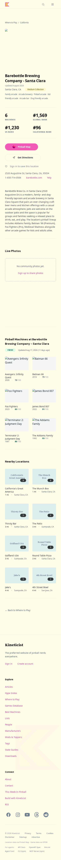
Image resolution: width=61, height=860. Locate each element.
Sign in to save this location (24, 166)
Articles (9, 686)
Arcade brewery (26, 94)
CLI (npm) (22, 851)
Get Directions (25, 157)
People (8, 724)
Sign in (8, 663)
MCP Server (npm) (37, 851)
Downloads (11, 755)
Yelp (49, 177)
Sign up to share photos (30, 273)
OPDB (45, 842)
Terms (38, 833)
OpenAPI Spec (35, 847)
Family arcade (11, 94)
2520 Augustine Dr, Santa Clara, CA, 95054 (27, 173)
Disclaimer (9, 837)
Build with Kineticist (15, 798)
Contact (9, 785)
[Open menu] (52, 4)
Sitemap (23, 837)
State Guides (11, 749)
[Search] (43, 4)
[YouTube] (27, 814)
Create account (25, 663)
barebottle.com (34, 177)
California (24, 22)
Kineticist (14, 644)
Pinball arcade (40, 94)
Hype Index (11, 693)
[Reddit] (46, 814)
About (8, 779)
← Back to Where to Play (17, 610)
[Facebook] (8, 814)
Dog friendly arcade (39, 98)
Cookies (49, 833)
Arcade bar (24, 98)
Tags (7, 743)
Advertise (36, 837)
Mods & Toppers (13, 737)
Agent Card (9, 851)
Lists (7, 718)
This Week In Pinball (15, 791)
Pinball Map (24, 146)
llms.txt (47, 847)
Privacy (28, 833)
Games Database (14, 705)
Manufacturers (13, 730)
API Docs (21, 847)
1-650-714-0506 (13, 177)
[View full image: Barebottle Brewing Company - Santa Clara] (30, 46)
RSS (7, 804)
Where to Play (11, 22)
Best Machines (12, 711)
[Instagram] (17, 814)
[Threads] (36, 814)
